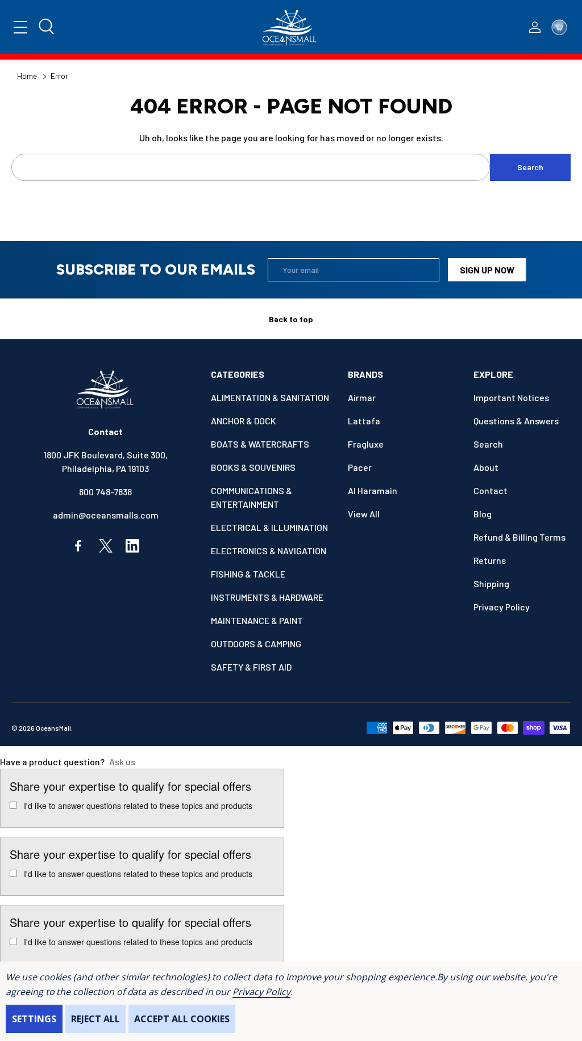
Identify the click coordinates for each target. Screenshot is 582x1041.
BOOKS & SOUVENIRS (253, 467)
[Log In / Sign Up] (535, 27)
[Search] (47, 27)
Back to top (291, 319)
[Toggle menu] (20, 27)
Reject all (95, 1019)
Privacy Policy (261, 991)
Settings (34, 1019)
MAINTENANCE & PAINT (257, 620)
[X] (105, 545)
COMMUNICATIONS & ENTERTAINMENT (251, 497)
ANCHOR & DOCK (243, 420)
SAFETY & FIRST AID (251, 666)
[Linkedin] (132, 545)
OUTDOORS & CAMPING (256, 643)
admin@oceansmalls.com (106, 514)
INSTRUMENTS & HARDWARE (267, 597)
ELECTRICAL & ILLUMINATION (269, 527)
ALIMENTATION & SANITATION (270, 397)
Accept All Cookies (182, 1019)
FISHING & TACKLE (248, 573)
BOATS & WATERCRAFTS (260, 444)
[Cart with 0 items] (559, 27)
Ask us (122, 761)
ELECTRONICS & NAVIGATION (268, 550)
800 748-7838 (105, 491)
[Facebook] (79, 545)
